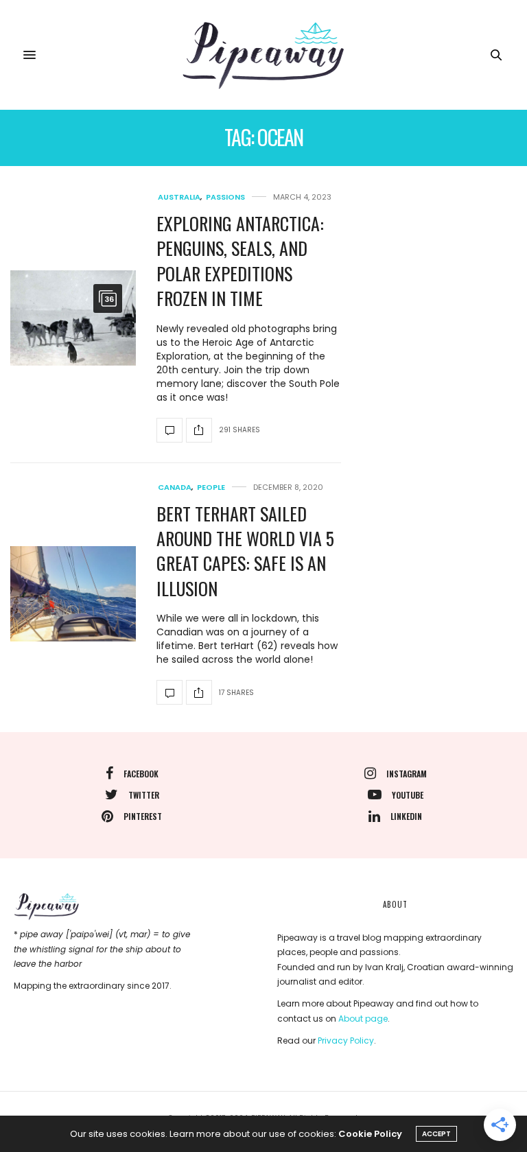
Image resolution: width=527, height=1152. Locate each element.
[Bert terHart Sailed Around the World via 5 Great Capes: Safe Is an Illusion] (73, 594)
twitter (143, 795)
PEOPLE (211, 487)
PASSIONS (225, 197)
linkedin (406, 816)
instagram (406, 773)
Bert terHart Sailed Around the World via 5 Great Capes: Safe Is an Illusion (245, 551)
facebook (141, 773)
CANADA (174, 487)
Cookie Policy (370, 1133)
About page (363, 1018)
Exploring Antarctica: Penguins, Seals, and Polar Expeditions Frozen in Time (240, 260)
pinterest (143, 816)
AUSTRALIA (179, 197)
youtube (407, 795)
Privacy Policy (346, 1040)
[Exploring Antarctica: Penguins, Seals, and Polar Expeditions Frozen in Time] (73, 318)
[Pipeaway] (264, 55)
